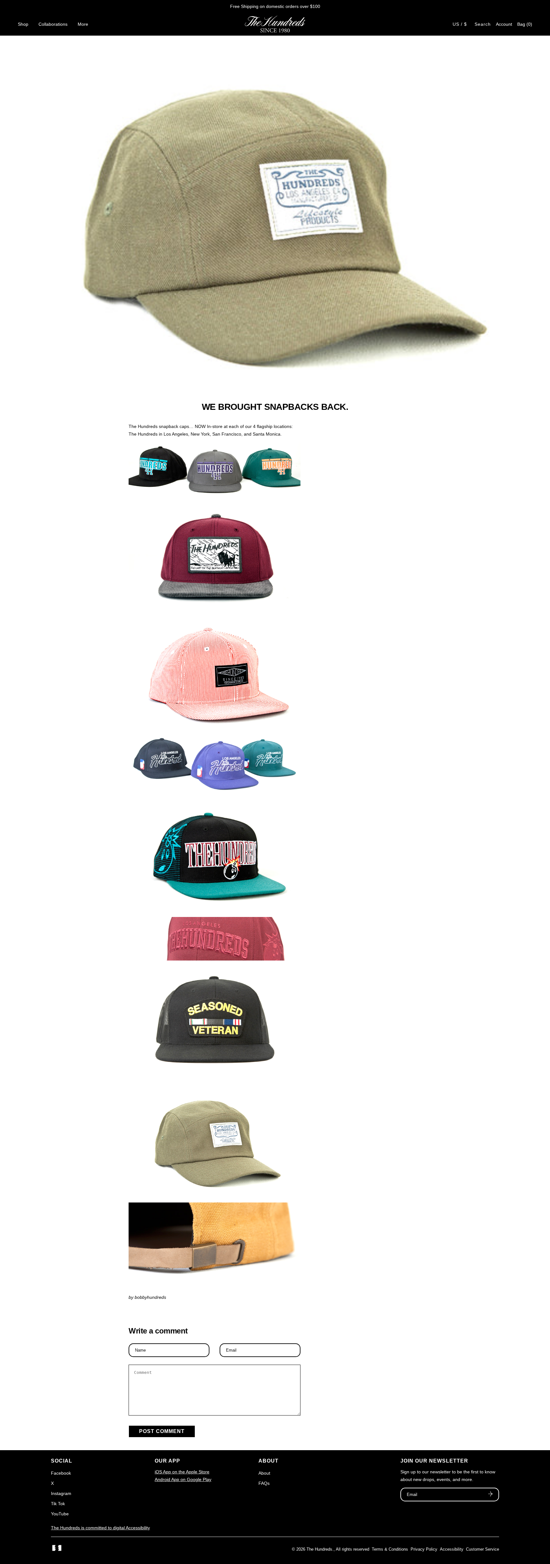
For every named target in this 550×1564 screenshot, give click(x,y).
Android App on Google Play (183, 1479)
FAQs (264, 1483)
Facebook (61, 1473)
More (83, 24)
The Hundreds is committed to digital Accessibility (100, 1527)
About (264, 1473)
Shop (23, 24)
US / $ (460, 24)
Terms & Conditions (390, 1549)
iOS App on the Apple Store (182, 1471)
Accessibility (451, 1549)
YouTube (60, 1513)
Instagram (61, 1493)
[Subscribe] (490, 1495)
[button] (524, 24)
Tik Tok (58, 1503)
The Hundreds (319, 1549)
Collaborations (53, 24)
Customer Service (482, 1549)
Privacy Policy (424, 1549)
